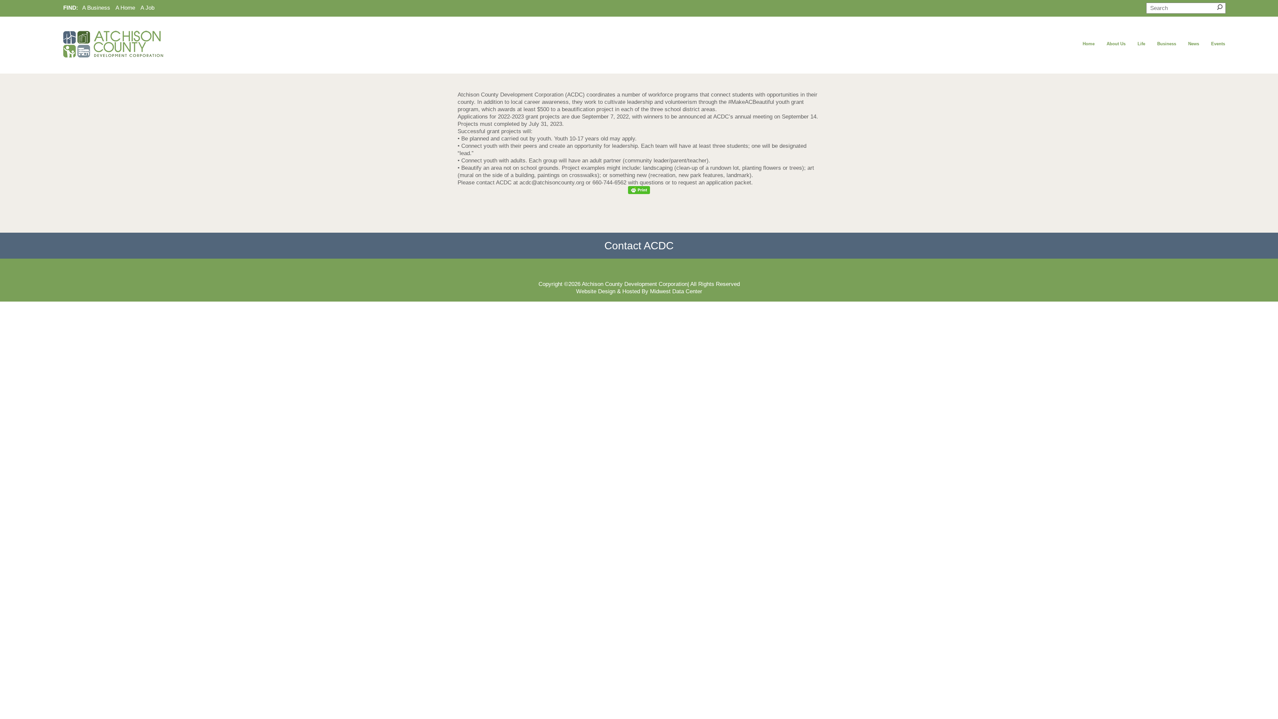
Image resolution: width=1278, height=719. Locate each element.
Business (1166, 43)
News (1193, 43)
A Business (96, 8)
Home (1089, 43)
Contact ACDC (639, 246)
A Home (125, 8)
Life (1141, 43)
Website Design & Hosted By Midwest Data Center (639, 291)
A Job (147, 8)
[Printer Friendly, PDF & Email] (639, 190)
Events (1218, 43)
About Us (1116, 43)
